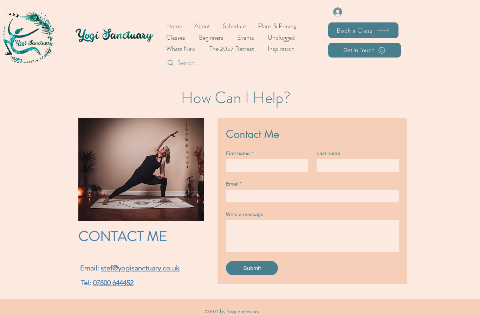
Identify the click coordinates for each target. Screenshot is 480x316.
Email (233, 184)
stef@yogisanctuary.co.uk (140, 268)
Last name (328, 153)
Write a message (245, 214)
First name (239, 153)
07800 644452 (113, 282)
